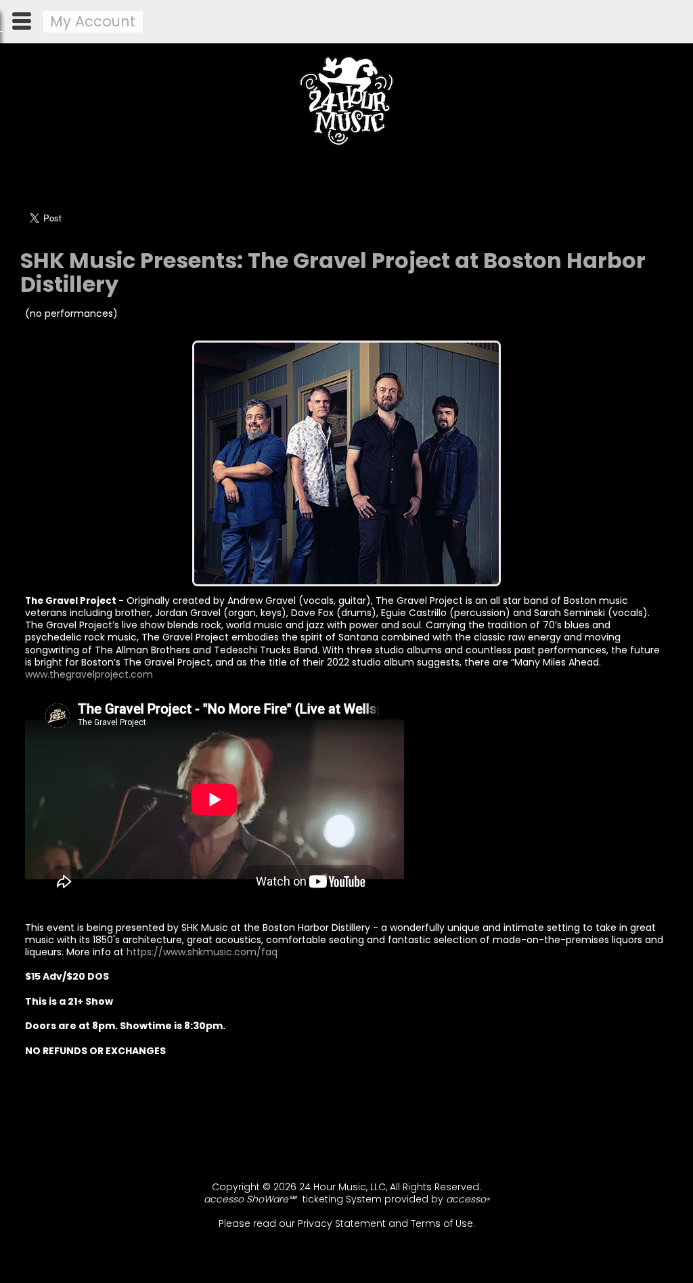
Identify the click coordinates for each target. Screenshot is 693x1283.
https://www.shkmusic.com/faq (202, 952)
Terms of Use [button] (442, 1223)
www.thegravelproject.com (90, 674)
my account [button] (92, 21)
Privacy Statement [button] (342, 1223)
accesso (467, 1199)
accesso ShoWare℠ (250, 1199)
